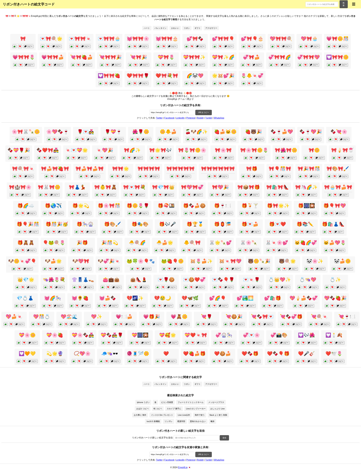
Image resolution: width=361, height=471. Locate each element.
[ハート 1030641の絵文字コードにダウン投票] (149, 324)
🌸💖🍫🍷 (57, 131)
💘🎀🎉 (138, 57)
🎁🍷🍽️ (222, 205)
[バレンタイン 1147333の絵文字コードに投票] (158, 287)
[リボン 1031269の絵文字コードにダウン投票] (20, 46)
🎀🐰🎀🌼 (49, 187)
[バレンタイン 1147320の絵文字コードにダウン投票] (259, 324)
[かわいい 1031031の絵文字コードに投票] (326, 250)
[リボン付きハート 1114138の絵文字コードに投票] (329, 46)
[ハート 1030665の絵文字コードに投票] (19, 343)
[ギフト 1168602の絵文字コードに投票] (158, 213)
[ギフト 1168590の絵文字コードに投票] (19, 232)
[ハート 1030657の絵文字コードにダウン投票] (132, 306)
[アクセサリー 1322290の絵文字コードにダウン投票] (107, 361)
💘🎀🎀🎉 (110, 57)
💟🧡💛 (27, 353)
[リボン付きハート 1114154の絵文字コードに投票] (271, 65)
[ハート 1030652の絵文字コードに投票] (270, 343)
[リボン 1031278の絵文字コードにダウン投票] (102, 195)
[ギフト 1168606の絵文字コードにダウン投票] (302, 232)
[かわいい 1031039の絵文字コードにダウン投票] (51, 250)
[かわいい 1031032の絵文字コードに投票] (129, 250)
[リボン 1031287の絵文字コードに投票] (184, 158)
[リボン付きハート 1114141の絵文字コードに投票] (158, 83)
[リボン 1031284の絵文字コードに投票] (12, 195)
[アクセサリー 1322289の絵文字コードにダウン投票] (138, 139)
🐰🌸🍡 (248, 242)
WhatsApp (219, 118)
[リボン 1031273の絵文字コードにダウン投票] (74, 195)
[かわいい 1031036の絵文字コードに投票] (160, 139)
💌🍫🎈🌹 (223, 279)
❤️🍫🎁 (250, 353)
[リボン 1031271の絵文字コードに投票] (212, 195)
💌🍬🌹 (251, 279)
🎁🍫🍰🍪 (194, 205)
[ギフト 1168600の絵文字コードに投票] (159, 232)
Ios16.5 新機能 (153, 421)
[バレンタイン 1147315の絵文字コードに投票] (270, 361)
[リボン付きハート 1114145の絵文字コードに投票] (186, 46)
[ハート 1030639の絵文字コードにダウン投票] (94, 324)
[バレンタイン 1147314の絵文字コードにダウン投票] (109, 343)
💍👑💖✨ (279, 279)
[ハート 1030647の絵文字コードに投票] (154, 306)
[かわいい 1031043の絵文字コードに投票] (268, 250)
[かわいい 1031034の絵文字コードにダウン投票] (250, 139)
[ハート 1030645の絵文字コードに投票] (159, 343)
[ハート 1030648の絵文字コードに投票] (338, 324)
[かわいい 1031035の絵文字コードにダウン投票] (217, 250)
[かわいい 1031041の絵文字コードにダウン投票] (50, 269)
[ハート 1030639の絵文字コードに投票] (88, 324)
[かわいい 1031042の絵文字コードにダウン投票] (256, 269)
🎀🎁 (251, 168)
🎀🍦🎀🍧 (342, 150)
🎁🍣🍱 (166, 205)
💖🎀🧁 (309, 38)
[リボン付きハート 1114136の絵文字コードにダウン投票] (248, 65)
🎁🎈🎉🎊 (28, 224)
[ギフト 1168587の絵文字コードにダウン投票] (79, 250)
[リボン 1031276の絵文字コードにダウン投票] (52, 176)
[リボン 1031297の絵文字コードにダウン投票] (215, 176)
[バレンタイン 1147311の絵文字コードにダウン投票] (45, 158)
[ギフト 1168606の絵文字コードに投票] (296, 232)
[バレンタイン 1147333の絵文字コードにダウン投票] (163, 287)
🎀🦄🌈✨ (306, 187)
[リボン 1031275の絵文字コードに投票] (40, 195)
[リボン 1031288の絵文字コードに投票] (140, 176)
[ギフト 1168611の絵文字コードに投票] (45, 213)
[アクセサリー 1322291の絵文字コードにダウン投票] (52, 361)
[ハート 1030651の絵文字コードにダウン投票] (176, 324)
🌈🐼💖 (195, 75)
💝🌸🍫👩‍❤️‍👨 (83, 335)
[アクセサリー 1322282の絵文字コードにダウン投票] (136, 287)
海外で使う (200, 415)
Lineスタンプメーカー (196, 408)
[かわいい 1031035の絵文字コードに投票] (212, 250)
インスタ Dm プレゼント (162, 415)
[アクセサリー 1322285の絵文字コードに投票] (103, 287)
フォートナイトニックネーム (190, 402)
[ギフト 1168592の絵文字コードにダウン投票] (219, 213)
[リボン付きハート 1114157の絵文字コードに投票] (15, 65)
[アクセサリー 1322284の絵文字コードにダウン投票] (22, 306)
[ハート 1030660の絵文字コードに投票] (61, 324)
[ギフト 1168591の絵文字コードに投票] (325, 232)
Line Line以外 (184, 415)
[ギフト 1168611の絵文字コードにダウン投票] (50, 213)
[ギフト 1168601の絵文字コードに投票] (17, 213)
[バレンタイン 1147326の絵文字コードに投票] (283, 324)
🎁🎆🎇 (306, 205)
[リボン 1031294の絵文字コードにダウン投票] (306, 176)
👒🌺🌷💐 (54, 279)
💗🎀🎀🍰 (52, 57)
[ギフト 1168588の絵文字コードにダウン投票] (106, 213)
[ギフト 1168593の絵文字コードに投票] (270, 213)
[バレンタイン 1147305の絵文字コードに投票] (241, 361)
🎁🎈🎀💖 (334, 205)
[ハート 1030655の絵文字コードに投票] (131, 343)
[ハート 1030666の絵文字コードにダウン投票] (331, 343)
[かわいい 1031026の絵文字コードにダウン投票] (138, 269)
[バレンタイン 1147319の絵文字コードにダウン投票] (11, 324)
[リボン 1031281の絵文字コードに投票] (152, 158)
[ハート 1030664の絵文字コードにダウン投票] (270, 306)
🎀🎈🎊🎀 (280, 168)
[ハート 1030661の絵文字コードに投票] (116, 324)
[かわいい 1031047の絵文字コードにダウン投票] (169, 269)
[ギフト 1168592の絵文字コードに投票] (214, 213)
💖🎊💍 (41, 316)
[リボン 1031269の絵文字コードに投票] (14, 46)
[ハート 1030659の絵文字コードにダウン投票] (303, 361)
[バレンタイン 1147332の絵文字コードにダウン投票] (308, 139)
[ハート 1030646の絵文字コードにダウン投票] (303, 343)
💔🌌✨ (135, 298)
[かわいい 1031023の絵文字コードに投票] (298, 195)
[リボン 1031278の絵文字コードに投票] (97, 195)
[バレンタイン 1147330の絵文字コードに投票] (330, 139)
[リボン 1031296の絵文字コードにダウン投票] (117, 176)
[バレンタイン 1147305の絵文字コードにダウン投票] (247, 361)
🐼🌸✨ (314, 261)
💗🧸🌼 (179, 316)
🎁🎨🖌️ (112, 224)
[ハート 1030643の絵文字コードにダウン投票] (105, 306)
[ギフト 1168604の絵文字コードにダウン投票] (192, 232)
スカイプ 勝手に (174, 408)
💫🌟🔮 (54, 353)
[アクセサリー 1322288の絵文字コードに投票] (271, 287)
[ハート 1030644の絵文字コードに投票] (209, 306)
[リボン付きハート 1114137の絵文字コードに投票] (244, 46)
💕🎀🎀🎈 (223, 38)
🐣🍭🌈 (137, 242)
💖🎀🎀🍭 (281, 38)
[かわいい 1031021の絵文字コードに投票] (72, 269)
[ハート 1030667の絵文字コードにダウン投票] (187, 306)
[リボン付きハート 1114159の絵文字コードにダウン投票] (106, 46)
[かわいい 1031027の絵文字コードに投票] (334, 269)
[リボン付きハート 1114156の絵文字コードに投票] (158, 46)
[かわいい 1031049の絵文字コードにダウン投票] (106, 269)
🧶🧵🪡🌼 (138, 353)
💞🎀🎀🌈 (279, 57)
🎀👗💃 (77, 187)
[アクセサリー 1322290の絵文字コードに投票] (101, 361)
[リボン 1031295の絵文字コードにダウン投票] (339, 158)
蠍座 (212, 421)
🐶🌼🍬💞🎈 (22, 261)
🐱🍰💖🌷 (334, 242)
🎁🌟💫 (80, 205)
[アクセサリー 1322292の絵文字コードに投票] (299, 287)
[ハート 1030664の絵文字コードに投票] (264, 306)
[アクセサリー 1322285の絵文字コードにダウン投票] (108, 287)
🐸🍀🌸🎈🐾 (141, 261)
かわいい (175, 28)
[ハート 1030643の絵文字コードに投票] (99, 306)
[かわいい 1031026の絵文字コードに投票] (132, 269)
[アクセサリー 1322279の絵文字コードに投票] (74, 361)
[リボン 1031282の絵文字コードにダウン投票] (20, 176)
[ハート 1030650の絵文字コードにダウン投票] (39, 324)
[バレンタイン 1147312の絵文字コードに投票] (295, 306)
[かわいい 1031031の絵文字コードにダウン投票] (332, 250)
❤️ (166, 353)
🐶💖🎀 (80, 261)
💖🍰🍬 (14, 316)
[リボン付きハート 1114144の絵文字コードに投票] (300, 65)
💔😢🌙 (162, 298)
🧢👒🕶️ (109, 353)
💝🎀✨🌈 (223, 57)
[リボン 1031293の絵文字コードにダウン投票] (251, 158)
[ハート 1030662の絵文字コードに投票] (215, 343)
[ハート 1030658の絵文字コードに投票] (311, 324)
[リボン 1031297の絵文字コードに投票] (209, 176)
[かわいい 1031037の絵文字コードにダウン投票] (227, 269)
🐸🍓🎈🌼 (172, 261)
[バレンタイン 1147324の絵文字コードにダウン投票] (220, 287)
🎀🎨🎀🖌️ (337, 168)
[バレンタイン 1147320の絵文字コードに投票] (254, 324)
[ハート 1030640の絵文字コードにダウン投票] (204, 324)
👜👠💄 (138, 279)
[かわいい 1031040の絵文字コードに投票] (297, 250)
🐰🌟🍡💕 (220, 242)
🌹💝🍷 (113, 131)
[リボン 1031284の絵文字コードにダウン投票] (17, 195)
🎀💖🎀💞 (192, 187)
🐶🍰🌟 (53, 261)
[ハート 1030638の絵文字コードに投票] (158, 361)
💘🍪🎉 (234, 316)
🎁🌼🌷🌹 (138, 205)
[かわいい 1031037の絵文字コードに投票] (222, 269)
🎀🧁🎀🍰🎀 (338, 187)
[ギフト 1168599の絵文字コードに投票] (104, 232)
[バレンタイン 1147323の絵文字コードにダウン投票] (102, 158)
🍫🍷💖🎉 (310, 131)
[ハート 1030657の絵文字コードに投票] (127, 306)
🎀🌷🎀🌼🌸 (192, 150)
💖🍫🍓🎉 (335, 298)
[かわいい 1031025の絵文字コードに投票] (244, 83)
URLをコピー (203, 112)
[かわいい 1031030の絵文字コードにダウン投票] (23, 139)
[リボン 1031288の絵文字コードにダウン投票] (146, 176)
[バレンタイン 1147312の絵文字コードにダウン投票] (301, 306)
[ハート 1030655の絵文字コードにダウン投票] (137, 343)
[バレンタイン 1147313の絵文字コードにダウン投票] (73, 158)
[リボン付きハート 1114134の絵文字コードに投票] (130, 65)
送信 (224, 438)
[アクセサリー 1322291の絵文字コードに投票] (46, 361)
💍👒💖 (307, 279)
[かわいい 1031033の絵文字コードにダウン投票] (19, 269)
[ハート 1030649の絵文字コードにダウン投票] (331, 361)
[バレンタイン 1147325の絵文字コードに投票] (214, 361)
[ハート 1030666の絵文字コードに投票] (325, 343)
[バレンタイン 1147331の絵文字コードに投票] (187, 343)
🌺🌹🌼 (140, 131)
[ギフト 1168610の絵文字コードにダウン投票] (82, 232)
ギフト (198, 28)
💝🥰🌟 (167, 335)
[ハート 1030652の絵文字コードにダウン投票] (276, 343)
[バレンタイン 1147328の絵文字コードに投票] (327, 306)
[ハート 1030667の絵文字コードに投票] (182, 306)
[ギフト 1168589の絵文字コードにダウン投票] (274, 232)
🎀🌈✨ (132, 150)
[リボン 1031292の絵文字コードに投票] (172, 176)
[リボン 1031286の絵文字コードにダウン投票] (246, 195)
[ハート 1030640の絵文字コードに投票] (198, 324)
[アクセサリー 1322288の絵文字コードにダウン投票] (277, 287)
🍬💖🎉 (104, 150)
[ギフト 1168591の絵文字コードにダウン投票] (330, 232)
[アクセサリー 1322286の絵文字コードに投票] (74, 287)
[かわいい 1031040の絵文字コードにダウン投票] (303, 250)
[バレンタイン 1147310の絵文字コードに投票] (77, 139)
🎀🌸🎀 (223, 150)
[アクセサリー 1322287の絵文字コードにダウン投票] (135, 361)
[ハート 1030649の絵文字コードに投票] (325, 361)
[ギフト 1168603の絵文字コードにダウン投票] (303, 213)
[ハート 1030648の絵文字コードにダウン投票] (344, 324)
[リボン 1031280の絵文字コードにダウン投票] (274, 195)
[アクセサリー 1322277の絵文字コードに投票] (327, 287)
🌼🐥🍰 (168, 131)
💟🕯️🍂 (333, 335)
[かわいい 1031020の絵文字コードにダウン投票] (246, 250)
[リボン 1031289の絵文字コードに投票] (81, 176)
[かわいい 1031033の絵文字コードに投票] (14, 269)
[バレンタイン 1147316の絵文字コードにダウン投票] (54, 139)
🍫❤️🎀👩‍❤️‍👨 (47, 150)
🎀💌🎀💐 (134, 187)
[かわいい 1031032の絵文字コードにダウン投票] (134, 250)
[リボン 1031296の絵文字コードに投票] (112, 176)
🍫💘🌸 (338, 131)
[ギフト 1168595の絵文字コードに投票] (48, 232)
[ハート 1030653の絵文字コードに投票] (72, 306)
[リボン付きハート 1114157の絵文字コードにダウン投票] (21, 65)
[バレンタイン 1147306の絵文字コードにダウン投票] (248, 287)
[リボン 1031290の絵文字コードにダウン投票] (283, 158)
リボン (187, 28)
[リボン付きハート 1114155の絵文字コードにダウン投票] (220, 46)
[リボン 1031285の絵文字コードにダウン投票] (160, 195)
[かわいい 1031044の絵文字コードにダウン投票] (189, 250)
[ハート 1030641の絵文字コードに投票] (143, 324)
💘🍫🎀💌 (262, 316)
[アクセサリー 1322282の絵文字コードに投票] (130, 287)
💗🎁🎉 (151, 316)
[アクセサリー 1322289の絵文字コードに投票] (132, 139)
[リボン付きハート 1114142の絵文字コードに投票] (73, 65)
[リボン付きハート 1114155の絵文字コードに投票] (215, 46)
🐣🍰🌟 (164, 242)
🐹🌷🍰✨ (201, 261)
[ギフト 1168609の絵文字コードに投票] (241, 213)
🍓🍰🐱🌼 (225, 131)
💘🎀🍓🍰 (81, 57)
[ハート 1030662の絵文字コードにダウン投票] (221, 343)
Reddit (200, 118)
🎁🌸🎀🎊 (109, 205)
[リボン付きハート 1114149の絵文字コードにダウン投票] (77, 46)
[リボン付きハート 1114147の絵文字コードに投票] (44, 65)
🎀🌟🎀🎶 (160, 150)
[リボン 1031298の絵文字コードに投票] (184, 195)
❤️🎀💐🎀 (167, 75)
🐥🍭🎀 (192, 242)
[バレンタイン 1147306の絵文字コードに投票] (243, 287)
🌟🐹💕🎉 (223, 75)
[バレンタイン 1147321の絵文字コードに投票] (186, 361)
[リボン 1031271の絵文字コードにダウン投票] (217, 195)
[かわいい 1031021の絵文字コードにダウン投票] (78, 269)
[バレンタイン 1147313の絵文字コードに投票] (68, 158)
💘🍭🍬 (319, 316)
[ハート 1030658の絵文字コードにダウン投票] (316, 324)
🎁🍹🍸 (250, 205)
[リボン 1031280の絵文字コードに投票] (269, 195)
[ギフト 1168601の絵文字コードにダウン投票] (23, 213)
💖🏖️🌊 (69, 316)
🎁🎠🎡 (85, 224)
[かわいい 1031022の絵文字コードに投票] (217, 139)
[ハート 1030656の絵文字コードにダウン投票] (24, 361)
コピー (29, 46)
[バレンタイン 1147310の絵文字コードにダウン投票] (83, 139)
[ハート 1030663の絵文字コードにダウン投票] (50, 306)
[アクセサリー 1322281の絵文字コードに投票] (45, 287)
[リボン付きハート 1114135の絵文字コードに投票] (215, 65)
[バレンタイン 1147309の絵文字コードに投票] (226, 324)
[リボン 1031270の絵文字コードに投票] (243, 176)
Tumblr (208, 118)
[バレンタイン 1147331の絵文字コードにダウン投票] (193, 343)
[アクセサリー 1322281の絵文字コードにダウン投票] (51, 287)
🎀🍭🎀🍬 (23, 168)
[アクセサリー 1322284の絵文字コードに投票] (17, 306)
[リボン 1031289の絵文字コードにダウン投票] (86, 176)
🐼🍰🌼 (342, 261)
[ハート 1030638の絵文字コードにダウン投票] (163, 361)
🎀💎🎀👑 (163, 187)
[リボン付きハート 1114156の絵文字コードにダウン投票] (164, 46)
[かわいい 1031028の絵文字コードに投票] (215, 83)
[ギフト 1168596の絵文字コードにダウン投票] (191, 213)
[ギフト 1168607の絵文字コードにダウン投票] (23, 250)
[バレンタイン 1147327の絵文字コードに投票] (105, 139)
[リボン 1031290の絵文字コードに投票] (277, 158)
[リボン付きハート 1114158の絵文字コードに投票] (100, 83)
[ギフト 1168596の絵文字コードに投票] (186, 213)
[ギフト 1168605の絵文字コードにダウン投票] (78, 213)
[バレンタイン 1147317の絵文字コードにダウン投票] (191, 287)
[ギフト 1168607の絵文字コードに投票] (17, 250)
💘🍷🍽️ (346, 316)
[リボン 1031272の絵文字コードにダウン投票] (220, 158)
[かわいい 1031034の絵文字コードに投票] (245, 139)
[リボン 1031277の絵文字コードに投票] (124, 158)
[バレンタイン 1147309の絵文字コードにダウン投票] (231, 324)
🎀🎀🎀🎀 (148, 168)
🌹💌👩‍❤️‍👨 (85, 131)
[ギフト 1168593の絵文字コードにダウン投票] (275, 213)
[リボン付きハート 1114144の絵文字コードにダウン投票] (305, 65)
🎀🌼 (314, 150)
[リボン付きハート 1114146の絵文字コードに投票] (129, 46)
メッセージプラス (216, 402)
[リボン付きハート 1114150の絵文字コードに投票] (272, 46)
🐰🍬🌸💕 (277, 242)
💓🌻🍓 (80, 298)
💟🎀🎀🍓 (109, 75)
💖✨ (96, 316)
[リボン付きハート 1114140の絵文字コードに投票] (301, 46)
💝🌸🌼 (27, 335)
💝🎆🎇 (140, 335)
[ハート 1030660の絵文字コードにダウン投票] (66, 324)
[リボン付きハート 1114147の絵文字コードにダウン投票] (50, 65)
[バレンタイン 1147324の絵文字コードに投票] (215, 287)
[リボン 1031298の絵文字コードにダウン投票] (189, 195)
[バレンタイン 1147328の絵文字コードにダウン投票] (332, 306)
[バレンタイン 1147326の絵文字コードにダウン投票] (288, 324)
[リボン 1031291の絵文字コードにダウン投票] (335, 195)
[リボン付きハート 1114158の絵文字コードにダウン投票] (106, 83)
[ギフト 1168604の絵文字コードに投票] (186, 232)
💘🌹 (206, 316)
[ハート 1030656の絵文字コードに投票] (19, 361)
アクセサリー (211, 28)
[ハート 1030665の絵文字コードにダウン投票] (24, 343)
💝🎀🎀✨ (194, 57)
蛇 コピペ (158, 408)
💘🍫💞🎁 (291, 316)
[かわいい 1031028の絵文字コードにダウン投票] (220, 83)
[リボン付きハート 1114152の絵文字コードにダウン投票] (107, 65)
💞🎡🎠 (223, 335)
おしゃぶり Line (217, 408)
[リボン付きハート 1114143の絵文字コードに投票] (158, 65)
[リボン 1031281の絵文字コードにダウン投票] (157, 158)
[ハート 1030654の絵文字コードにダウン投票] (242, 306)
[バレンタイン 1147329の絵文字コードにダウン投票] (247, 232)
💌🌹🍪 (166, 279)
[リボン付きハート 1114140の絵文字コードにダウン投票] (306, 46)
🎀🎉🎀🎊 (309, 168)
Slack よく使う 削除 (218, 415)
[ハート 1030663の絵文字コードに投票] (44, 306)
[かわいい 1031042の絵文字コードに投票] (251, 269)
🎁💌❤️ (277, 224)
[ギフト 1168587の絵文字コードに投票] (74, 250)
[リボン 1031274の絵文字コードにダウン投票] (277, 176)
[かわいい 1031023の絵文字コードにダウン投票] (303, 195)
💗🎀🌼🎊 (337, 38)
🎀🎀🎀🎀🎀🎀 (218, 168)
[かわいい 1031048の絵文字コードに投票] (156, 250)
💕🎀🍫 (195, 38)
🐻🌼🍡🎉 (259, 261)
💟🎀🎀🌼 (337, 57)
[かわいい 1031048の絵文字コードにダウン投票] (162, 250)
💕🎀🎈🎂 (252, 38)
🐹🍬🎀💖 (230, 261)
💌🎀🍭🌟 (51, 38)
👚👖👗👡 (83, 279)
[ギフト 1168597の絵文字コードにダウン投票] (332, 213)
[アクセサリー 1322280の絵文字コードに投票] (306, 158)
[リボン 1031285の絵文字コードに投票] (155, 195)
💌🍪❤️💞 (194, 279)
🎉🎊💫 (109, 242)
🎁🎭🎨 (140, 224)
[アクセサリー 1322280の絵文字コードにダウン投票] (311, 158)
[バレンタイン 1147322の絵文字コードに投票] (74, 343)
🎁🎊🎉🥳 (57, 224)
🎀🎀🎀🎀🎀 (180, 168)
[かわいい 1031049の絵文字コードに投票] (100, 269)
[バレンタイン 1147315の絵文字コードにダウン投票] (275, 361)
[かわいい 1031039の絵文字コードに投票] (45, 250)
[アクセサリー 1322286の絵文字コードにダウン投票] (80, 287)
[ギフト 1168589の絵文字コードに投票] (269, 232)
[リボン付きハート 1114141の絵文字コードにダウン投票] (164, 83)
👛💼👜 (111, 279)
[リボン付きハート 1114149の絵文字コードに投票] (72, 46)
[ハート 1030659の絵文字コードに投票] (298, 361)
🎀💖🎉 (220, 187)
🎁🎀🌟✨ (278, 205)
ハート (147, 28)
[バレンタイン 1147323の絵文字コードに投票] (96, 158)
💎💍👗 (25, 298)
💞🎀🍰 (251, 57)
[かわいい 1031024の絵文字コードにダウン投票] (284, 269)
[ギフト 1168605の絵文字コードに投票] (72, 213)
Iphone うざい (143, 402)
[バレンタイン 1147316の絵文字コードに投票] (49, 139)
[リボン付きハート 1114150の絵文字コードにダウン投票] (278, 46)
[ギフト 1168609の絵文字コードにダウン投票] (247, 213)
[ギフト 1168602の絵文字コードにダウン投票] (163, 213)
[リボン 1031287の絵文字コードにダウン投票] (189, 158)
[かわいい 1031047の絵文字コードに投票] (164, 269)
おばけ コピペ (142, 408)
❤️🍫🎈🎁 (278, 353)
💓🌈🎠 (52, 298)
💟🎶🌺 (306, 335)
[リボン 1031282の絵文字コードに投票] (15, 176)
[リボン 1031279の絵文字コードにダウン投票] (131, 195)
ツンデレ (168, 421)
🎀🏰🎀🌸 (20, 187)
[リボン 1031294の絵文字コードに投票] (300, 176)
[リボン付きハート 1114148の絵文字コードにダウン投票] (334, 65)
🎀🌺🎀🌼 (286, 150)
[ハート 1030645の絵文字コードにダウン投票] (164, 343)
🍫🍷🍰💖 (281, 131)
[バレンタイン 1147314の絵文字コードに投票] (103, 343)
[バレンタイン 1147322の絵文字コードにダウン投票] (80, 343)
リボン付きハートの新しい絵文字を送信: (152, 437)
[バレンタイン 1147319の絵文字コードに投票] (6, 324)
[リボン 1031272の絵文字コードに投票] (215, 158)
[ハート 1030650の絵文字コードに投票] (33, 324)
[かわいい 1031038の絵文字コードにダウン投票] (312, 269)
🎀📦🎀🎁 (248, 187)
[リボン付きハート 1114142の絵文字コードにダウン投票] (78, 65)
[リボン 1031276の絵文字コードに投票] (46, 176)
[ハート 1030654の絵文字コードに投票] (237, 306)
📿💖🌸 (82, 353)
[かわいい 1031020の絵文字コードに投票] (240, 250)
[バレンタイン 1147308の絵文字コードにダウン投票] (52, 343)
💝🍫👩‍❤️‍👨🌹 (112, 335)
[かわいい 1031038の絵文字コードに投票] (306, 269)
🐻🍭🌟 (287, 261)
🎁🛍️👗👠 (333, 224)
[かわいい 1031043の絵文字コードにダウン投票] (274, 250)
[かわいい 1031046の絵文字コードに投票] (186, 83)
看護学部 (181, 421)
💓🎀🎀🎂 (167, 38)
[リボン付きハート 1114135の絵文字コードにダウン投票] (220, 65)
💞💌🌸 (251, 335)
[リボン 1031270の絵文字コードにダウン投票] (249, 176)
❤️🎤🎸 (306, 353)
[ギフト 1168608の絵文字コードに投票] (131, 232)
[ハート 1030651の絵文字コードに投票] (171, 324)
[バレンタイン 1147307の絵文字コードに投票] (273, 139)
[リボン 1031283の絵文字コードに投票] (329, 176)
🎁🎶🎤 (167, 224)
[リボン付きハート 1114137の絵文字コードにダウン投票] (249, 46)
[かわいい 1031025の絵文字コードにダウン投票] (249, 83)
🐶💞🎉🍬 (109, 261)
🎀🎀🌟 (120, 168)
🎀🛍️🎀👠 (277, 187)
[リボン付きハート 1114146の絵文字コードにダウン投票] (135, 46)
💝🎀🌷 (166, 57)
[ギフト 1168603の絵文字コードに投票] (298, 213)
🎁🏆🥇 (195, 224)
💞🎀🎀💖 (308, 57)
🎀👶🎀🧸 (105, 187)
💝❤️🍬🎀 (195, 335)
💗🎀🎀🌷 (23, 57)
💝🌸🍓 (54, 335)
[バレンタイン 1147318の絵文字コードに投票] (10, 158)
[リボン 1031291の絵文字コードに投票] (330, 195)
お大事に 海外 (140, 415)
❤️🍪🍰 (222, 353)
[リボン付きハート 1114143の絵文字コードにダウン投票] (163, 65)
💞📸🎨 (278, 335)
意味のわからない (198, 421)
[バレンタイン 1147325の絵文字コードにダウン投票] (219, 361)
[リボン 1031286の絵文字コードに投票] (240, 195)
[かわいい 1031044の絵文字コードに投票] (184, 250)
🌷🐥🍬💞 (252, 75)
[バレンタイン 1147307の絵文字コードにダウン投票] (279, 139)
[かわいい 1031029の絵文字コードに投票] (188, 139)
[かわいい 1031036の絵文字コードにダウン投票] (165, 139)
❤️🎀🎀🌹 (138, 75)
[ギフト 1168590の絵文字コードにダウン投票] (25, 232)
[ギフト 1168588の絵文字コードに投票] (100, 213)
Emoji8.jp (183, 467)
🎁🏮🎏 (222, 224)
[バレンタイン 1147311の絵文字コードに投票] (39, 158)
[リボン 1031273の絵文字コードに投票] (69, 195)
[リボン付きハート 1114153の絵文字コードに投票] (186, 65)
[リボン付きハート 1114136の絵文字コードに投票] (243, 65)
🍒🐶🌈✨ (196, 131)
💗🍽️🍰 (124, 316)
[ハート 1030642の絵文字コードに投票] (243, 343)
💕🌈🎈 (217, 298)
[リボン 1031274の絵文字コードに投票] (271, 176)
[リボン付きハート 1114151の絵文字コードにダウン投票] (135, 83)
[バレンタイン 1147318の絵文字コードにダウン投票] (16, 158)
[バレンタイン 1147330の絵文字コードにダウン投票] (336, 139)
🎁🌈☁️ (25, 205)
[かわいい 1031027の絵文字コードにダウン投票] (339, 269)
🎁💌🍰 (250, 224)
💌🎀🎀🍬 (80, 38)
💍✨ (335, 279)
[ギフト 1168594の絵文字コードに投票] (129, 213)
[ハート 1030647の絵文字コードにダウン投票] (160, 306)
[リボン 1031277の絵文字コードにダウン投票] (129, 158)
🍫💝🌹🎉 (18, 150)
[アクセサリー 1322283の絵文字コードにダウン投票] (107, 250)
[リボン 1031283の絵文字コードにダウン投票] (335, 176)
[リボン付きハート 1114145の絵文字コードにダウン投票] (192, 46)
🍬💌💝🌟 (76, 150)
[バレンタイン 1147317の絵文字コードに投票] (186, 287)
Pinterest (190, 118)
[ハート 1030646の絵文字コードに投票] (298, 343)
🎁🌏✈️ (53, 205)
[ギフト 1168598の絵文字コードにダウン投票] (219, 232)
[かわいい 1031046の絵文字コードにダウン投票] (192, 83)
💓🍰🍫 (107, 298)
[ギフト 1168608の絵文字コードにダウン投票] (137, 232)
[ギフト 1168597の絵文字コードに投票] (326, 213)
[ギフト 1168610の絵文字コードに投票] (76, 232)
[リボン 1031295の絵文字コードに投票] (334, 158)
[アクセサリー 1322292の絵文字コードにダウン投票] (305, 287)
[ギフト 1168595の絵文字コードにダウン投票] (54, 232)
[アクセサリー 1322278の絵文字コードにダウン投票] (23, 287)
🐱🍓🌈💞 (305, 242)
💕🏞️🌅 (245, 298)
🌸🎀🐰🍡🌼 (26, 131)
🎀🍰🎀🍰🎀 (89, 168)
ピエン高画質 (167, 402)
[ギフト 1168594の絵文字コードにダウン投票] (135, 213)
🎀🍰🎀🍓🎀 (55, 168)
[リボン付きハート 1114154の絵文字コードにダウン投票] (277, 65)
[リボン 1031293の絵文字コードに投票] (246, 158)
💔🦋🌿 (190, 298)
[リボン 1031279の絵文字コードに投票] (126, 195)
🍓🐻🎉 (253, 131)
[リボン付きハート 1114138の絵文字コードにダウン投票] (334, 46)
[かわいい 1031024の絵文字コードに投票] (279, 269)
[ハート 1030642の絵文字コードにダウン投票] (248, 343)
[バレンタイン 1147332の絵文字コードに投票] (302, 139)
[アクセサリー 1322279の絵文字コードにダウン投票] (79, 361)
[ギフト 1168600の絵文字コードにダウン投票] (164, 232)
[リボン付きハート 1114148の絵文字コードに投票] (329, 65)
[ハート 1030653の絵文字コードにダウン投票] (77, 306)
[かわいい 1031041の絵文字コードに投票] (45, 269)
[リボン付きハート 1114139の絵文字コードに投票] (43, 46)
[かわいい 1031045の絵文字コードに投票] (193, 269)
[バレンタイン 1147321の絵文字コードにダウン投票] (191, 361)
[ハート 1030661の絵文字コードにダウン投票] (121, 324)
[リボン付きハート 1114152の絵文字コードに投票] (102, 65)
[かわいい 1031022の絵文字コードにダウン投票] (222, 139)
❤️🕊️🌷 (333, 353)
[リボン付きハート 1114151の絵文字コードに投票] (129, 83)
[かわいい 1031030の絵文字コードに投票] (17, 139)
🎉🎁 (82, 242)
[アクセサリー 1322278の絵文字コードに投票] (17, 287)
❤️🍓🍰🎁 (194, 353)
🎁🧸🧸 (25, 242)
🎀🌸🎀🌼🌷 (254, 150)
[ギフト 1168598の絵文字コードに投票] (214, 232)
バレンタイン (160, 28)
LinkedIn (180, 118)
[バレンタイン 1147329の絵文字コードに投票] (241, 232)
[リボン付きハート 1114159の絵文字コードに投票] (100, 46)
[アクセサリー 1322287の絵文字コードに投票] (129, 361)
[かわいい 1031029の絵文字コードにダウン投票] (193, 139)
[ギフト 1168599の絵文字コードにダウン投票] (109, 232)
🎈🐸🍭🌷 (54, 242)
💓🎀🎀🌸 (138, 38)
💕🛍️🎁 (272, 298)
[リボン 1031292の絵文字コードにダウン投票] (177, 176)
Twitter (159, 118)
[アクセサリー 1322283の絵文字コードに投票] (101, 250)
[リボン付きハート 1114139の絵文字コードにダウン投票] (48, 46)
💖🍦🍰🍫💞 (304, 298)
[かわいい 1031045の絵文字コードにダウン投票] (198, 269)
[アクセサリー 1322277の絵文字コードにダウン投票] (332, 287)
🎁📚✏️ (305, 224)
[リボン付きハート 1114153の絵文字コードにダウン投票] (191, 65)
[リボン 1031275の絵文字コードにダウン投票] (46, 195)
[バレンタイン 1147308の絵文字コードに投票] (46, 343)
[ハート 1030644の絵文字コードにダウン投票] (215, 306)
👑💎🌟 (25, 279)
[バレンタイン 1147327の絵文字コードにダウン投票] (110, 139)
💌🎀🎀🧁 (109, 38)
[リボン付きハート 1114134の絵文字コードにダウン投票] (136, 65)
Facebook (169, 118)
